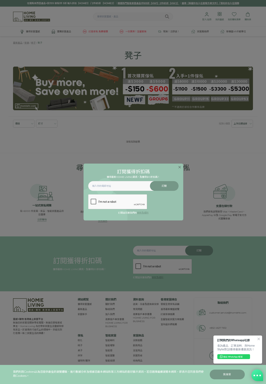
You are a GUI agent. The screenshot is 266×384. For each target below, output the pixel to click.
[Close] (179, 167)
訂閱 (164, 185)
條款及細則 (143, 212)
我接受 (227, 374)
